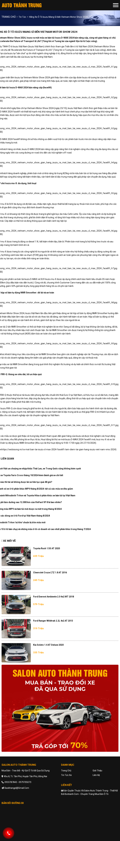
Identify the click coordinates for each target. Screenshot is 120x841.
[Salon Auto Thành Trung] (27, 5)
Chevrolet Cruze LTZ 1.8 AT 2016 (50, 572)
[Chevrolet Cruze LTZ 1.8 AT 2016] (16, 580)
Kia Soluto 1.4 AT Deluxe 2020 (48, 645)
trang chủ (9, 16)
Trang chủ (66, 770)
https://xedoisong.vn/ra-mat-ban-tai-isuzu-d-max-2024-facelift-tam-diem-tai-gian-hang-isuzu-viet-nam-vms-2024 (59, 449)
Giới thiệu (97, 770)
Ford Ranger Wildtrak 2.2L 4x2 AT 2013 (53, 620)
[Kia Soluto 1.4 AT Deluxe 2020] (16, 652)
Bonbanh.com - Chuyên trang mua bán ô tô (86, 794)
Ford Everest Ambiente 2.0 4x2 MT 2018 (53, 596)
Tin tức (22, 17)
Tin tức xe (66, 775)
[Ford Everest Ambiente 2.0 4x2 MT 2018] (16, 604)
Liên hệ (96, 775)
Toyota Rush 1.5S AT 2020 (46, 548)
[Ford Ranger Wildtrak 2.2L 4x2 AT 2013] (16, 628)
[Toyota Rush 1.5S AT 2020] (16, 556)
